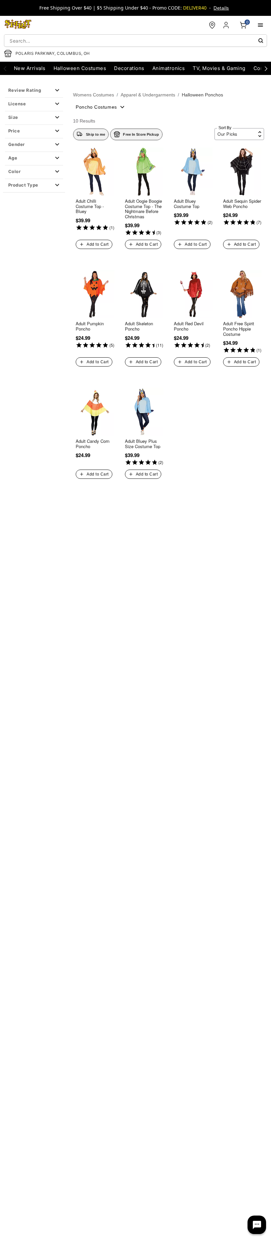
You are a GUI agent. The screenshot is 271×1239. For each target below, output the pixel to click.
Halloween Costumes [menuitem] (80, 68)
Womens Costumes (93, 94)
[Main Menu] (260, 25)
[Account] (226, 25)
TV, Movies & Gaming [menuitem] (219, 68)
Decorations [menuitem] (129, 68)
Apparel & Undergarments (148, 94)
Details (221, 8)
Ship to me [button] (95, 134)
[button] (34, 90)
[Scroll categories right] (266, 68)
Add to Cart (97, 244)
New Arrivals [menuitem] (30, 68)
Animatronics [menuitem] (168, 68)
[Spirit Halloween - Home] (18, 25)
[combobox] (135, 41)
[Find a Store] (212, 25)
